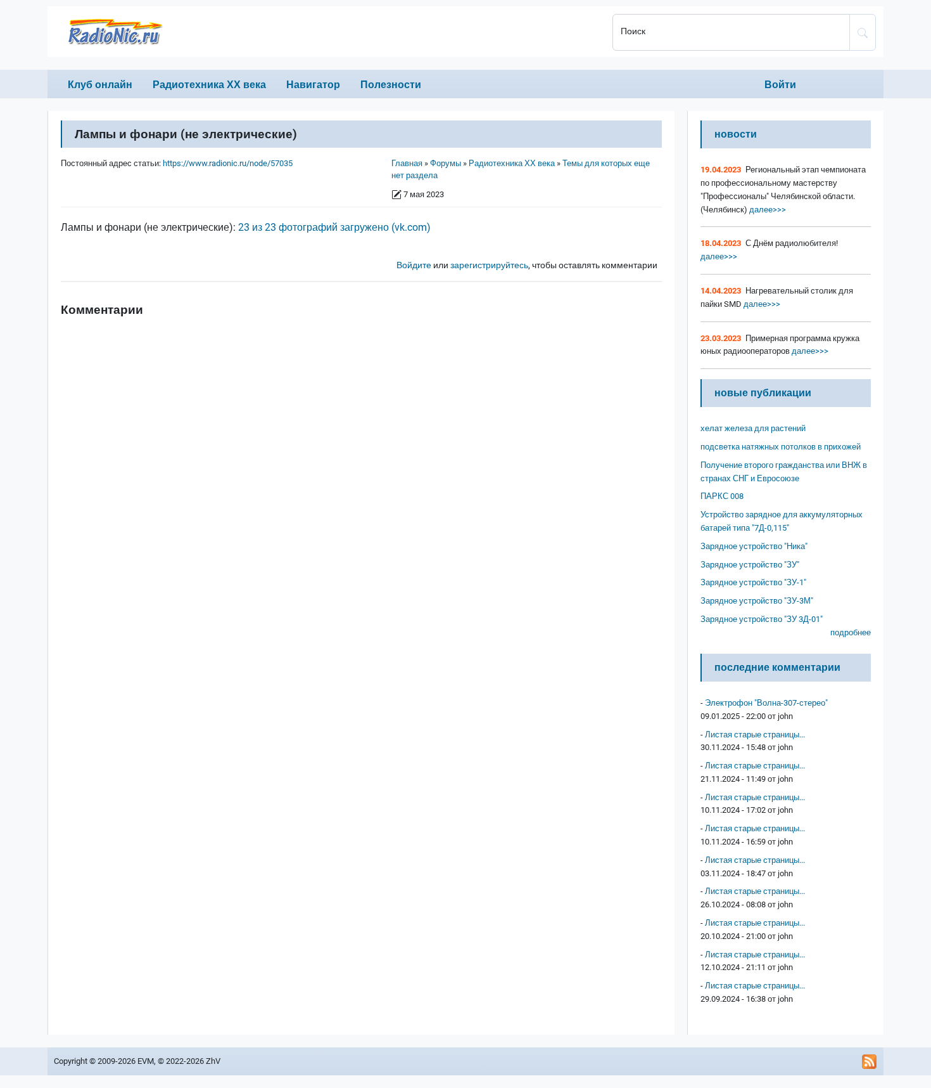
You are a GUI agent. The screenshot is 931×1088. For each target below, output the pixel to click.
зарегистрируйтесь (489, 265)
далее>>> (766, 209)
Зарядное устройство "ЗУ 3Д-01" (761, 619)
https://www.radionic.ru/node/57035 (228, 163)
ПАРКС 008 (722, 496)
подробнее (850, 632)
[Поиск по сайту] (862, 32)
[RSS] (869, 1061)
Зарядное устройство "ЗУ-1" (753, 582)
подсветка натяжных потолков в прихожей (780, 446)
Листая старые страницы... (755, 734)
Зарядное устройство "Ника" (754, 546)
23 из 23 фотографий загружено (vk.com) (334, 227)
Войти (780, 85)
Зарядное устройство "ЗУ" (749, 564)
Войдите (413, 265)
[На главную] (326, 31)
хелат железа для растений (753, 428)
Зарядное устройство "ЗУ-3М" (756, 601)
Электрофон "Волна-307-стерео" (766, 703)
